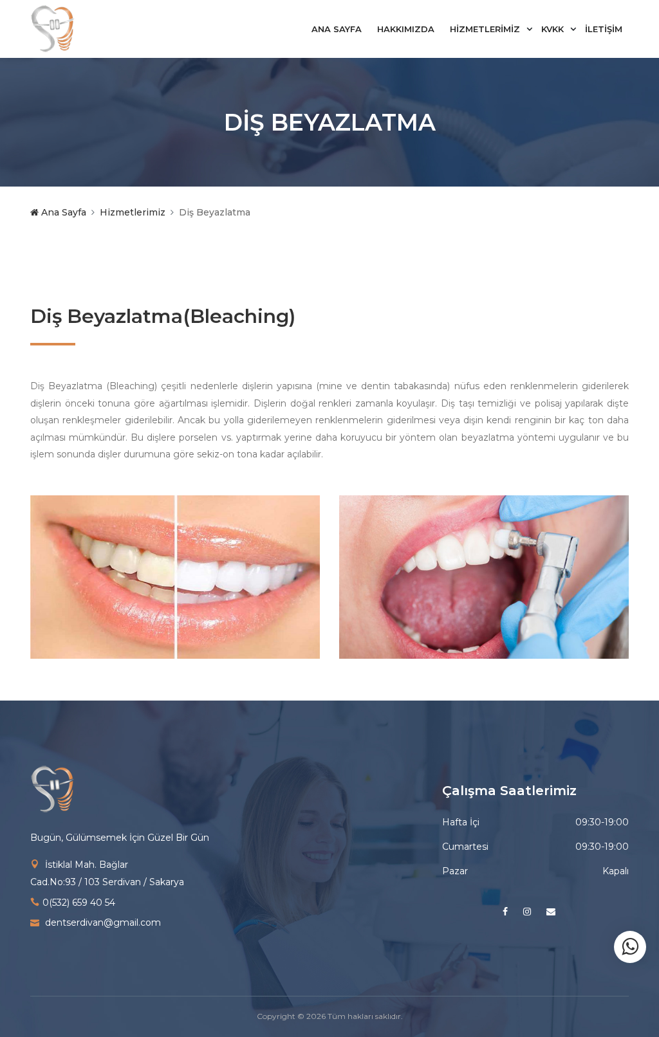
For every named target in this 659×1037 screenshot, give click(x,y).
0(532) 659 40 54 (78, 902)
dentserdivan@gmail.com (103, 922)
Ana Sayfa (62, 212)
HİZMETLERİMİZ (485, 29)
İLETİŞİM (603, 29)
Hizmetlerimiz (132, 212)
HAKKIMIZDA (405, 29)
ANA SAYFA (336, 29)
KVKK (552, 29)
